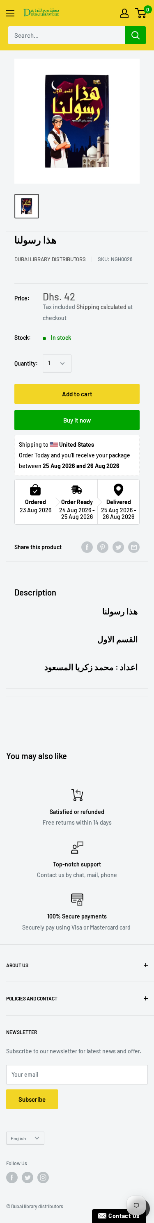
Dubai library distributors (50, 259)
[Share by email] (134, 546)
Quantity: (26, 363)
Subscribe (32, 1099)
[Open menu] (10, 13)
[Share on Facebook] (87, 546)
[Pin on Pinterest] (102, 546)
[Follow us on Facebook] (12, 1177)
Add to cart (77, 394)
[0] (141, 13)
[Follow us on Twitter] (27, 1177)
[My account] (124, 13)
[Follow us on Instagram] (43, 1177)
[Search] (135, 35)
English (18, 1138)
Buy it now (77, 420)
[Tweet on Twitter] (118, 546)
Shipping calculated (101, 306)
